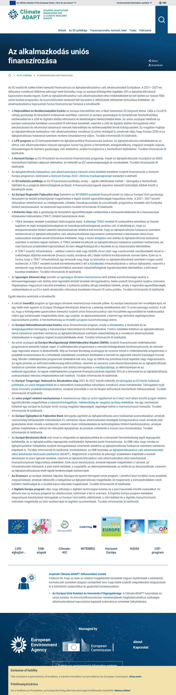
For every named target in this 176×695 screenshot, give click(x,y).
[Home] (10, 75)
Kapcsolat (140, 647)
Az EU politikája (78, 30)
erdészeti (17, 371)
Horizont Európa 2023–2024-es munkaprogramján (81, 176)
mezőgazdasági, (105, 367)
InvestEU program (77, 320)
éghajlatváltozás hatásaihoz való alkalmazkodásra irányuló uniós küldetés (60, 171)
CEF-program (158, 550)
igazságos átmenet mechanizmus (81, 277)
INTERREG (88, 548)
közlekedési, (116, 325)
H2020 (134, 548)
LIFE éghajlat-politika (18, 550)
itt (122, 135)
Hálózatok (145, 30)
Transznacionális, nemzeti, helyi (108, 30)
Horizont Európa (111, 550)
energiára (100, 238)
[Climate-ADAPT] (80, 14)
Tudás (132, 30)
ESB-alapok (41, 550)
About (137, 642)
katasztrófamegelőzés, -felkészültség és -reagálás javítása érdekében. (92, 402)
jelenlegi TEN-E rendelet (100, 221)
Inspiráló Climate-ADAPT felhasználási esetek (77, 574)
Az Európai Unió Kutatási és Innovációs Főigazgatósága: (87, 593)
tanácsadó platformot (45, 454)
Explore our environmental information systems (87, 665)
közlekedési (97, 263)
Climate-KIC (65, 550)
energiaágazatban (23, 329)
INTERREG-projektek (88, 194)
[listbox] (43, 3)
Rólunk (62, 30)
